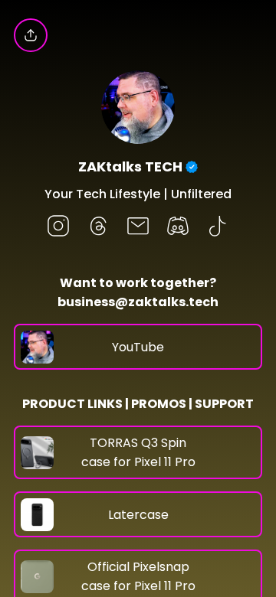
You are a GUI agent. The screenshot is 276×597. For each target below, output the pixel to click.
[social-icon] (58, 227)
